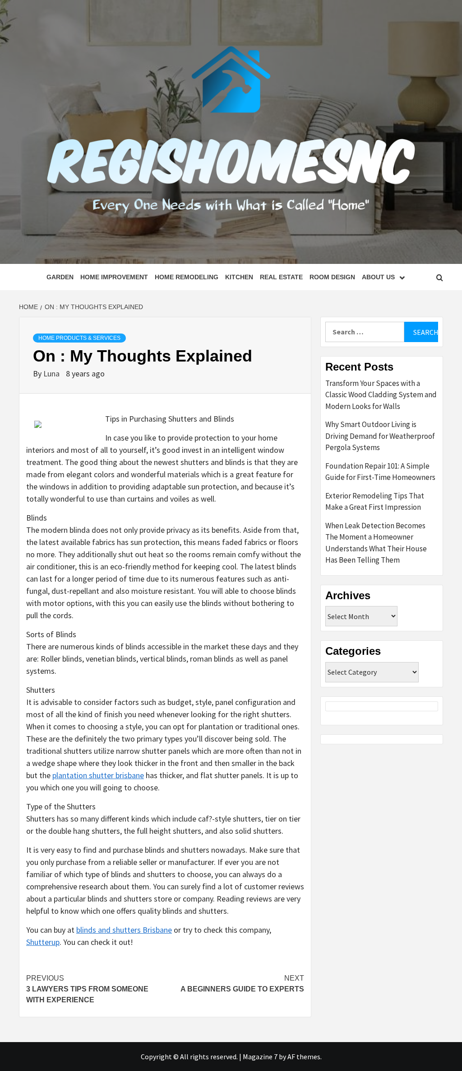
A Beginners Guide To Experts (242, 983)
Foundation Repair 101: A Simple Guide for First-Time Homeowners (380, 472)
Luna (52, 373)
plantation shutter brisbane (98, 775)
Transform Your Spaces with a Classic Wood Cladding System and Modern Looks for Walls (381, 394)
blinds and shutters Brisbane (124, 930)
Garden (60, 277)
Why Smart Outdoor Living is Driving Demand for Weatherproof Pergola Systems (380, 435)
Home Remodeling (186, 277)
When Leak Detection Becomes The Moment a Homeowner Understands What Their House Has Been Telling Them (376, 543)
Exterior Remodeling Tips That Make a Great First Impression (374, 501)
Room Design (332, 277)
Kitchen (239, 277)
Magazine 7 (260, 1056)
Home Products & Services (79, 338)
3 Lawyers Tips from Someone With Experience (87, 989)
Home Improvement (114, 277)
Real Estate (281, 277)
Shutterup (43, 942)
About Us (378, 277)
